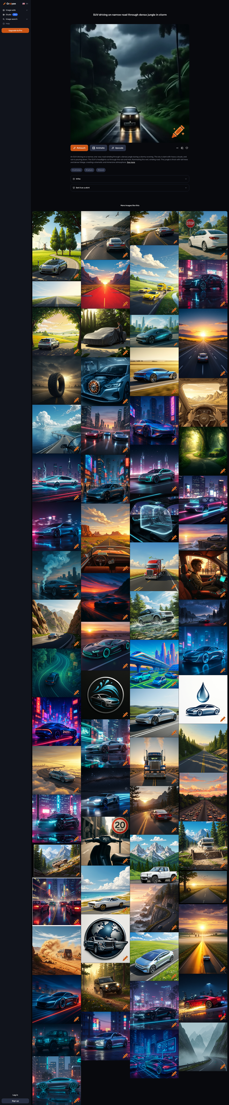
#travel (101, 170)
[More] (177, 148)
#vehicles (76, 170)
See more (131, 162)
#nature (89, 170)
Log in (15, 1095)
